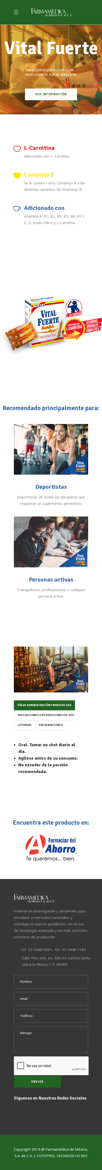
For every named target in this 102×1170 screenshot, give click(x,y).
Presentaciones (51, 725)
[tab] (44, 705)
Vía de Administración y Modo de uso (44, 705)
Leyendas (24, 725)
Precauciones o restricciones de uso (46, 715)
